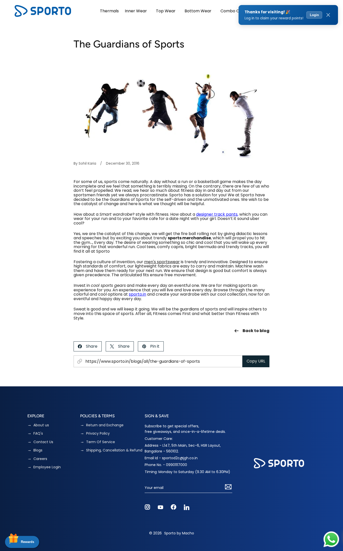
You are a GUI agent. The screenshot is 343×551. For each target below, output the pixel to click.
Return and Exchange (105, 425)
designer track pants (217, 214)
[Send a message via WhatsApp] (331, 539)
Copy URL (256, 361)
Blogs (37, 450)
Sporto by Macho (179, 533)
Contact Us (43, 442)
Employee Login (47, 467)
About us (41, 425)
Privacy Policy (98, 433)
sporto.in (137, 294)
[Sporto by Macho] (43, 11)
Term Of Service (100, 442)
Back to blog (256, 330)
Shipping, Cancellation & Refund (114, 450)
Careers (40, 459)
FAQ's (38, 433)
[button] (137, 11)
